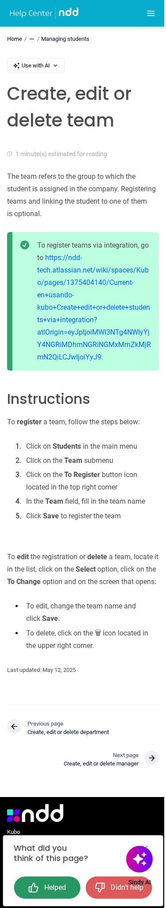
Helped (55, 887)
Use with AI (36, 65)
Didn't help (127, 887)
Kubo (13, 832)
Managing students (65, 39)
